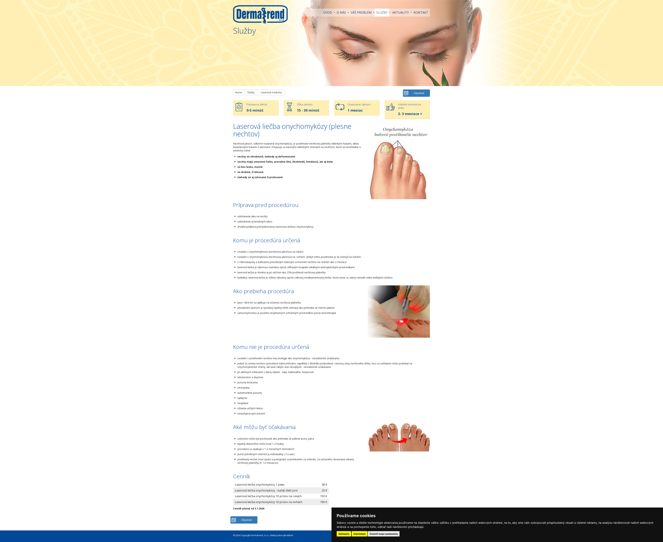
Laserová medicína (271, 92)
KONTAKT (421, 12)
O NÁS (341, 12)
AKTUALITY (400, 12)
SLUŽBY (382, 12)
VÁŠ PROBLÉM (361, 12)
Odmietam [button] (359, 533)
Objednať (419, 93)
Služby (250, 92)
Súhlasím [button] (343, 533)
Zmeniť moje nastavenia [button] (383, 533)
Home (238, 92)
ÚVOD (327, 12)
